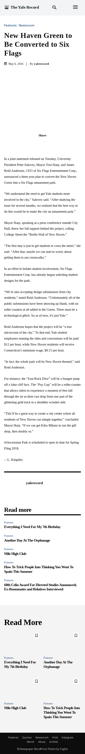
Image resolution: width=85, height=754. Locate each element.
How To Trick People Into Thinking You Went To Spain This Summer (62, 712)
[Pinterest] (47, 144)
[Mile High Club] (22, 687)
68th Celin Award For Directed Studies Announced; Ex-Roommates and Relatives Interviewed (40, 587)
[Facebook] (28, 144)
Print (55, 737)
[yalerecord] (14, 489)
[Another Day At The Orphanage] (62, 642)
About (41, 742)
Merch (30, 742)
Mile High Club (15, 554)
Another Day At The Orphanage (27, 540)
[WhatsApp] (57, 144)
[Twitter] (38, 144)
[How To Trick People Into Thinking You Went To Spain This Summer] (62, 687)
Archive (53, 742)
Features (10, 25)
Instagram (67, 737)
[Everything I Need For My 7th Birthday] (22, 642)
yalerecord (41, 63)
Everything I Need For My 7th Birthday (32, 527)
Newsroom (26, 25)
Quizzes (27, 737)
